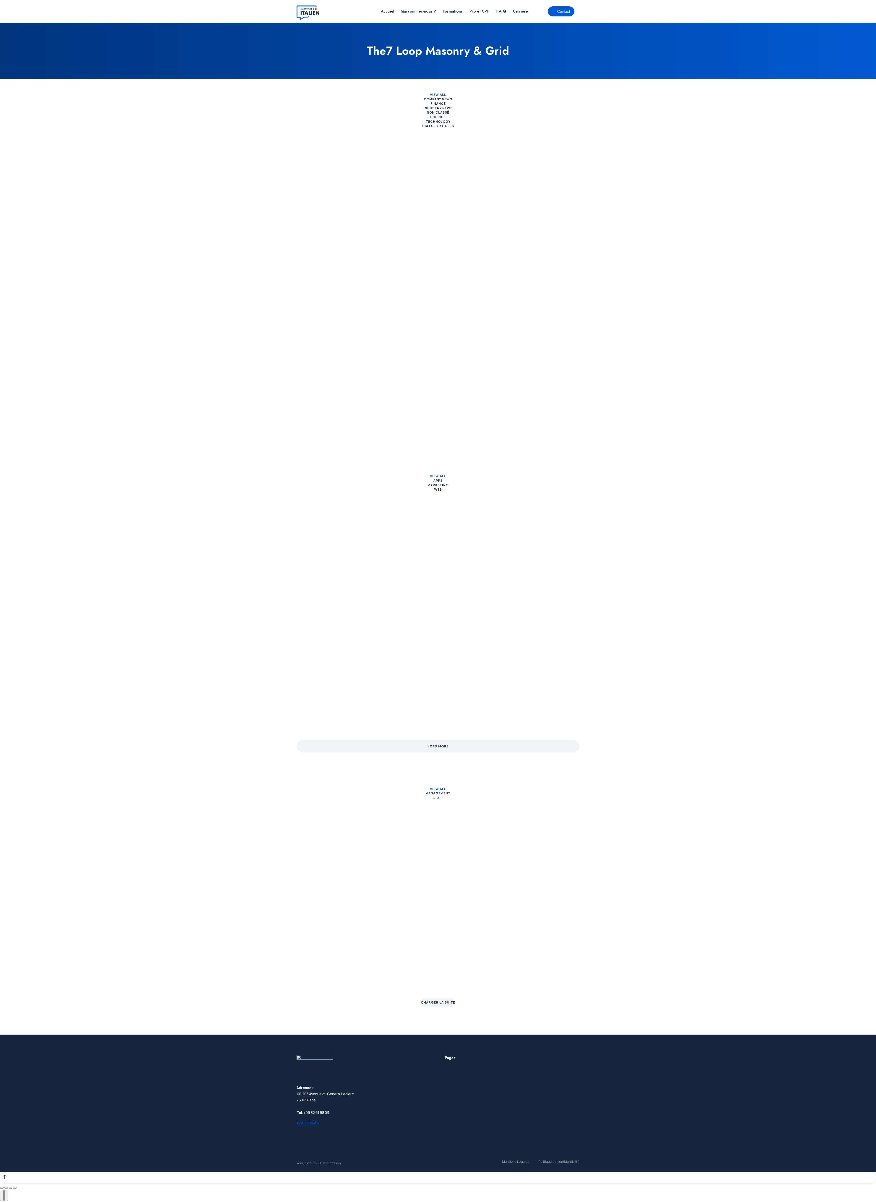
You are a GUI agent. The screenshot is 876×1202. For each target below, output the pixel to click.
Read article (307, 241)
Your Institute (308, 1122)
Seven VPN (311, 577)
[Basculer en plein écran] (10, 1188)
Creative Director (327, 888)
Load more (438, 746)
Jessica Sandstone (549, 874)
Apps (438, 480)
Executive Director (401, 980)
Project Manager (549, 888)
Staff (438, 798)
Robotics (309, 691)
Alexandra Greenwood (549, 966)
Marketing (438, 485)
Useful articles (438, 126)
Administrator (475, 888)
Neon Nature (511, 691)
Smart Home (411, 577)
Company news (438, 99)
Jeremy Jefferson (401, 874)
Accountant (475, 980)
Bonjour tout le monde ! (328, 213)
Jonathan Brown (327, 874)
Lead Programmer (401, 888)
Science (438, 117)
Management (438, 793)
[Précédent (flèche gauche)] (2, 1195)
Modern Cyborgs (417, 691)
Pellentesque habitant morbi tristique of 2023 (433, 217)
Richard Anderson (327, 966)
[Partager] (6, 1188)
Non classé (438, 112)
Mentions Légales (515, 1161)
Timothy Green (475, 966)
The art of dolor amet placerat (534, 213)
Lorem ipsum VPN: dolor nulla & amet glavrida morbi (535, 366)
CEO (327, 980)
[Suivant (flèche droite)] (6, 1195)
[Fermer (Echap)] (2, 1188)
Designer (549, 980)
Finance (438, 103)
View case (305, 603)
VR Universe (510, 577)
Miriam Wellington (401, 966)
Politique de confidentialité (559, 1161)
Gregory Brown (475, 874)
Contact (563, 11)
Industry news (438, 108)
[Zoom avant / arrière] (15, 1188)
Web (438, 489)
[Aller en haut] (438, 1177)
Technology (438, 121)
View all (438, 94)
